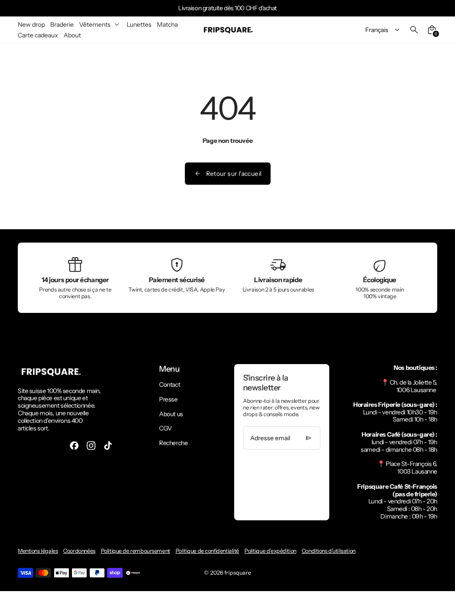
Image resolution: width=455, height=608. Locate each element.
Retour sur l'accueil (234, 174)
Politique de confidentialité (207, 550)
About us (171, 414)
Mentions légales (38, 550)
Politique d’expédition (270, 550)
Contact (169, 385)
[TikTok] (108, 445)
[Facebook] (74, 445)
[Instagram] (91, 445)
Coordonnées (79, 550)
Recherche (173, 443)
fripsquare (237, 572)
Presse (168, 399)
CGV (165, 428)
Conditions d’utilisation (328, 550)
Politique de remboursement (135, 550)
